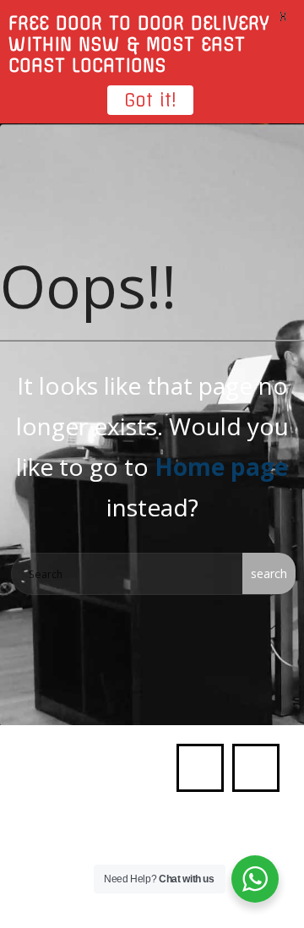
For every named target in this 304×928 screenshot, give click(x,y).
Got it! (150, 100)
